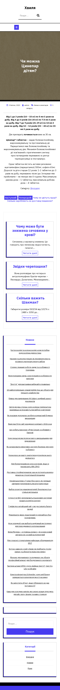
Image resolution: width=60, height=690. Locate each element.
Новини (30, 663)
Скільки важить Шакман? (30, 300)
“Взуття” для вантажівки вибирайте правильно (30, 384)
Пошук (38, 16)
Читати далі (30, 253)
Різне (30, 668)
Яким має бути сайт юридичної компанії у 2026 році (30, 424)
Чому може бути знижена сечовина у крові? (30, 230)
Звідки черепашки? (30, 266)
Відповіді (35, 188)
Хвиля (30, 7)
